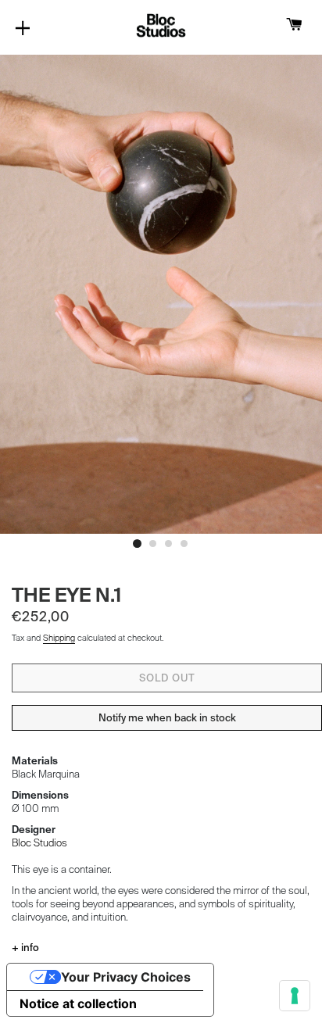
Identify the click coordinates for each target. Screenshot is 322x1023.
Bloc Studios (39, 843)
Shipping (59, 637)
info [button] (29, 947)
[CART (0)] (294, 25)
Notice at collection (78, 1003)
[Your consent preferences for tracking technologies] (294, 995)
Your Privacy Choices (126, 977)
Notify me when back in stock (167, 717)
